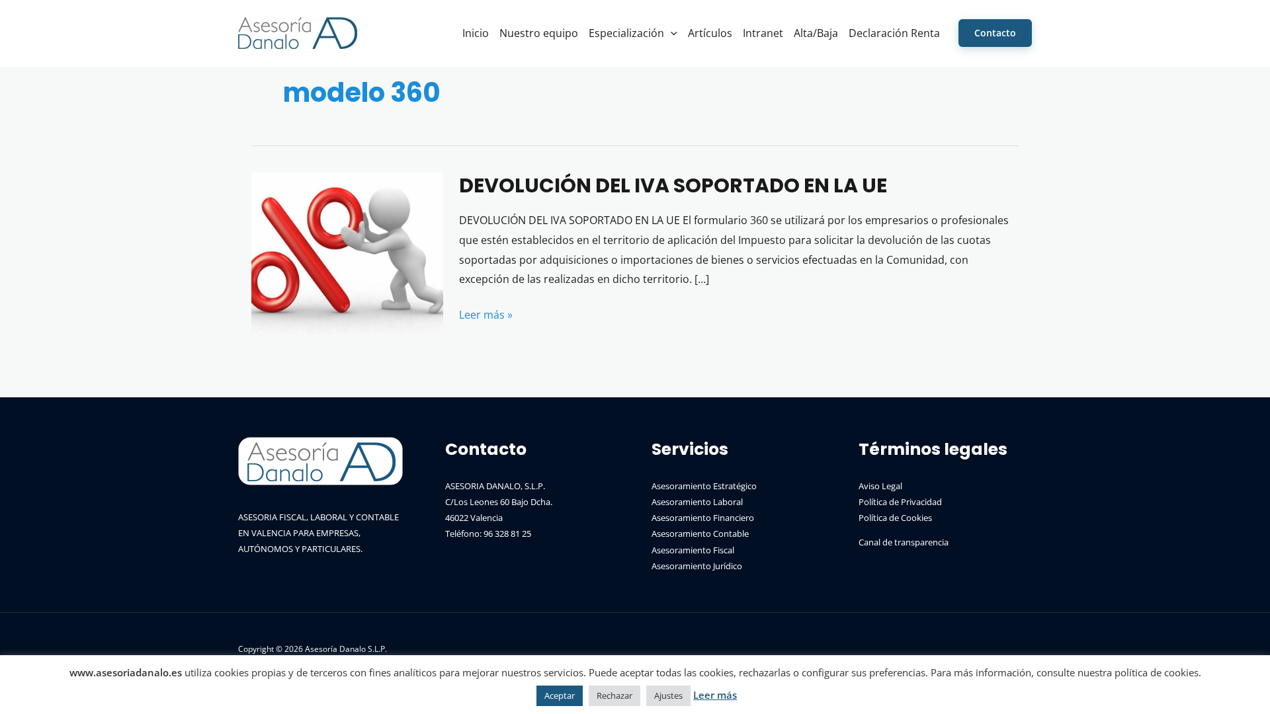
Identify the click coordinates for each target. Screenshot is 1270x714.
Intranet (763, 33)
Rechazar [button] (614, 695)
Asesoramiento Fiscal (693, 550)
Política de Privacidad (900, 502)
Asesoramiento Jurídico (697, 566)
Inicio (475, 33)
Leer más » (486, 316)
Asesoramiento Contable (700, 533)
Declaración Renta (894, 33)
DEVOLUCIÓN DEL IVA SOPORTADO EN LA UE (673, 185)
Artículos (710, 33)
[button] (670, 33)
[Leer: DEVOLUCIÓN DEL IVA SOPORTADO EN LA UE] (347, 252)
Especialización (626, 33)
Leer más (715, 694)
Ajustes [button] (668, 695)
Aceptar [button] (559, 695)
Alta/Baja (816, 33)
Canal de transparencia (904, 542)
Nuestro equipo (538, 33)
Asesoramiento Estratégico (704, 486)
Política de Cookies (895, 518)
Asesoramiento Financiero (703, 518)
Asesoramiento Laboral (697, 502)
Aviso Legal (880, 486)
